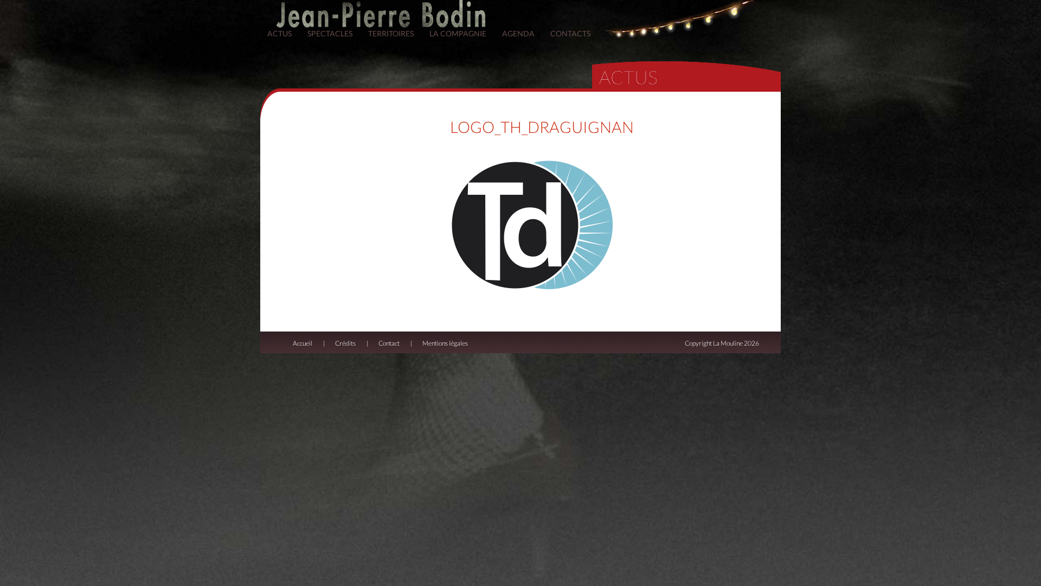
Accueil (302, 343)
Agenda (518, 33)
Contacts (570, 33)
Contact (389, 343)
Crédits (345, 343)
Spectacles (329, 33)
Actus (279, 33)
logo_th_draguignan (542, 127)
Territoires (391, 33)
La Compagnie (457, 33)
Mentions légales (445, 343)
